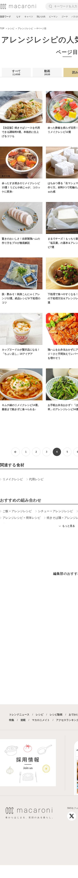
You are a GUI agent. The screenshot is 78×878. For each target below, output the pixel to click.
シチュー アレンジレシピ (55, 511)
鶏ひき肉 (41, 16)
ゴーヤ (64, 16)
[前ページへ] (15, 452)
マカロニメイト (41, 720)
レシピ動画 (56, 714)
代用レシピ (36, 479)
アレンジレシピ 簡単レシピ (21, 517)
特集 (11, 720)
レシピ (39, 714)
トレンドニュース (19, 714)
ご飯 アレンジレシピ (17, 511)
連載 (23, 720)
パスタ (74, 16)
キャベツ (28, 16)
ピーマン (53, 16)
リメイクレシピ (13, 479)
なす (18, 16)
